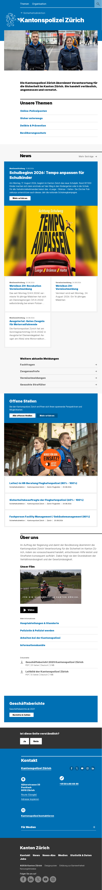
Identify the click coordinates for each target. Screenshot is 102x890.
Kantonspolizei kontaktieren (37, 815)
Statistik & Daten (81, 855)
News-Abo (49, 855)
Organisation (39, 3)
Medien (63, 855)
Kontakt (25, 855)
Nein (36, 741)
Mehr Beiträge (86, 156)
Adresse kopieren (30, 799)
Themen (24, 3)
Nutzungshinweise (28, 869)
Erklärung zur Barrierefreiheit (72, 865)
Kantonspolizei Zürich (36, 768)
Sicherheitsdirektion (34, 13)
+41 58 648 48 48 (69, 783)
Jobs (23, 858)
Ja (24, 741)
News (36, 855)
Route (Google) (29, 794)
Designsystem (51, 865)
